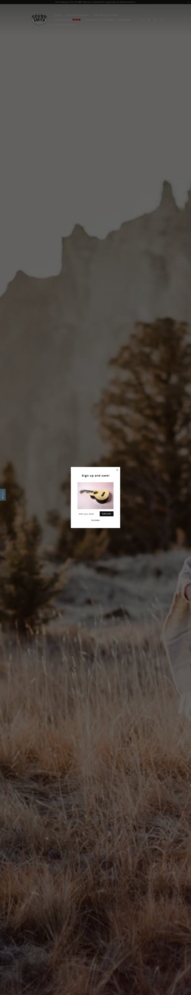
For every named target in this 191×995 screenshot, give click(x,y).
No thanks (95, 520)
